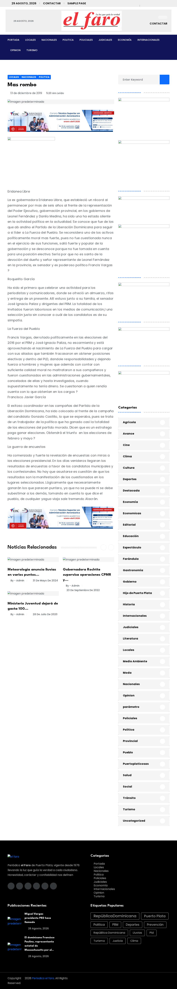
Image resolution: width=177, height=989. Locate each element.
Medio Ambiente (135, 661)
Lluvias (137, 933)
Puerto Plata (155, 916)
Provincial (130, 741)
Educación (131, 536)
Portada (13, 40)
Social (127, 787)
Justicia (118, 941)
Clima (127, 456)
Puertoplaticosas (136, 764)
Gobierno (130, 582)
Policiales (86, 40)
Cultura (128, 468)
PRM (115, 925)
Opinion (15, 50)
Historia (129, 604)
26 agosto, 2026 (38, 928)
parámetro (131, 707)
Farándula (131, 559)
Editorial (129, 525)
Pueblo (128, 752)
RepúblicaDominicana (115, 916)
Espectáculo (132, 547)
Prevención (155, 925)
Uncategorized (134, 821)
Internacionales (148, 40)
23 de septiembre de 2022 (83, 590)
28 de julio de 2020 (44, 614)
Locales (30, 40)
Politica (68, 40)
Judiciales (105, 40)
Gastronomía (133, 570)
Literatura (130, 639)
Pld (152, 933)
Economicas (132, 513)
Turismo (32, 50)
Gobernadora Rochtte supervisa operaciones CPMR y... (87, 575)
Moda (127, 673)
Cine (126, 445)
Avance (128, 434)
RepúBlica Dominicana (109, 933)
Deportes (129, 479)
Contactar (52, 3)
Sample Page (76, 3)
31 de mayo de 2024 (45, 580)
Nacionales (49, 40)
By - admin (17, 580)
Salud (127, 775)
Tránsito (129, 798)
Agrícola (129, 422)
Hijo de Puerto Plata (137, 593)
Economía (125, 40)
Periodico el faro (43, 978)
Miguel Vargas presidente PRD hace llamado (38, 918)
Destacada (131, 491)
